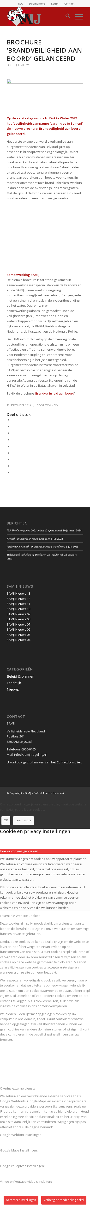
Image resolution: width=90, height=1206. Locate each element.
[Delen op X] (13, 426)
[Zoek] (65, 16)
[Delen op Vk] (13, 459)
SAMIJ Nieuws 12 (18, 599)
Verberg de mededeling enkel (64, 1200)
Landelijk (13, 65)
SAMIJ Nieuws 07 (18, 624)
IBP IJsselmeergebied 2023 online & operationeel (34, 530)
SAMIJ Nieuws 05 (18, 635)
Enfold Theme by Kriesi (49, 793)
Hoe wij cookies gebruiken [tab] (19, 851)
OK (6, 820)
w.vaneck (51, 405)
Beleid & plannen (20, 676)
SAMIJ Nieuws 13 (18, 593)
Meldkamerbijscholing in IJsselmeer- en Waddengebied (37, 554)
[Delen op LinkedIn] (13, 446)
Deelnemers (37, 3)
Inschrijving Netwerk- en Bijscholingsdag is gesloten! (36, 546)
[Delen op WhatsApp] (13, 433)
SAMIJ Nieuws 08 (18, 619)
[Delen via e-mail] (13, 472)
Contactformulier (69, 762)
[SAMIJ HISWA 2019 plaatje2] (45, 95)
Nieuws (25, 65)
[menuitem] (21, 3)
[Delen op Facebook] (13, 420)
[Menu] (76, 16)
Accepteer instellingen (21, 1200)
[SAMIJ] (37, 16)
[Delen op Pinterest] (13, 440)
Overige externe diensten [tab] (18, 1088)
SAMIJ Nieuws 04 (18, 640)
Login (55, 3)
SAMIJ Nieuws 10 (18, 609)
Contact (69, 3)
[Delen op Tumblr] (13, 453)
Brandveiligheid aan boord (54, 393)
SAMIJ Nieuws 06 (18, 629)
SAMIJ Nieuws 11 (18, 604)
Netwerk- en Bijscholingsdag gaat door (28, 538)
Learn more (23, 820)
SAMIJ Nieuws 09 (18, 614)
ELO (20, 3)
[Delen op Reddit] (13, 466)
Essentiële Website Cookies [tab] (20, 916)
